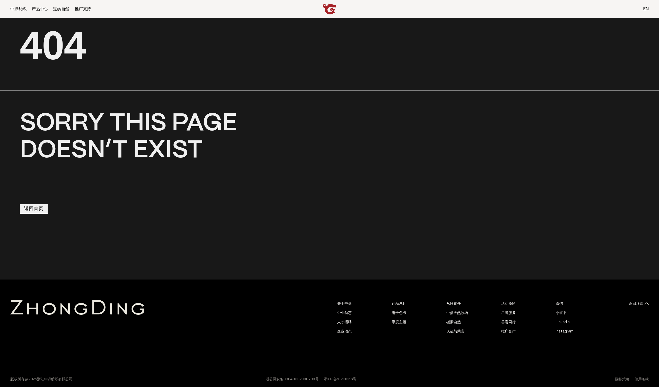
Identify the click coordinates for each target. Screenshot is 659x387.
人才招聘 (344, 322)
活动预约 (508, 303)
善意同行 (508, 322)
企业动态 (344, 313)
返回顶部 (636, 303)
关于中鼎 (344, 303)
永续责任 (453, 303)
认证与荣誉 (455, 331)
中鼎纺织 (18, 9)
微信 (559, 303)
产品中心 (40, 9)
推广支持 (83, 9)
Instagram (565, 331)
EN (646, 9)
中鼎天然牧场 (457, 313)
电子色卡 (399, 313)
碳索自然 (453, 322)
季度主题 (399, 322)
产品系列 (399, 303)
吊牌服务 (508, 313)
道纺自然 (61, 9)
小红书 (561, 313)
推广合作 (508, 331)
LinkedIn (563, 322)
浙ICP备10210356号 (340, 379)
